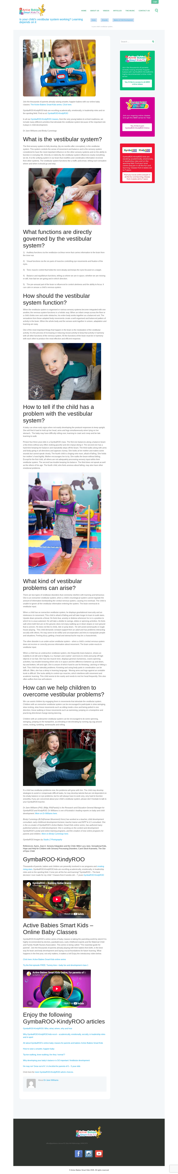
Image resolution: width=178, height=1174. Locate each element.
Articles (117, 11)
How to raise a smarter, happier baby (38, 1049)
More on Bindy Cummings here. (55, 834)
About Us (94, 11)
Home (83, 11)
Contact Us (144, 11)
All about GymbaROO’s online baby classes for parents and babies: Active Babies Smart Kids (63, 1043)
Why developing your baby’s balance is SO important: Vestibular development (56, 1060)
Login (155, 2)
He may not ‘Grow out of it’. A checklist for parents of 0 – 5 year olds (51, 1066)
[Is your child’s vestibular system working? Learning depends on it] (59, 68)
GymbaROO (89, 875)
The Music (130, 11)
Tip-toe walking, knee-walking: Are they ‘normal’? (44, 1055)
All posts (105, 20)
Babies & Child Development (123, 20)
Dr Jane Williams (51, 1080)
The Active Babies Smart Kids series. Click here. (51, 105)
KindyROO (99, 875)
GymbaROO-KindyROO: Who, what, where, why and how (47, 1028)
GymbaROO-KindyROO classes (44, 119)
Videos (106, 11)
